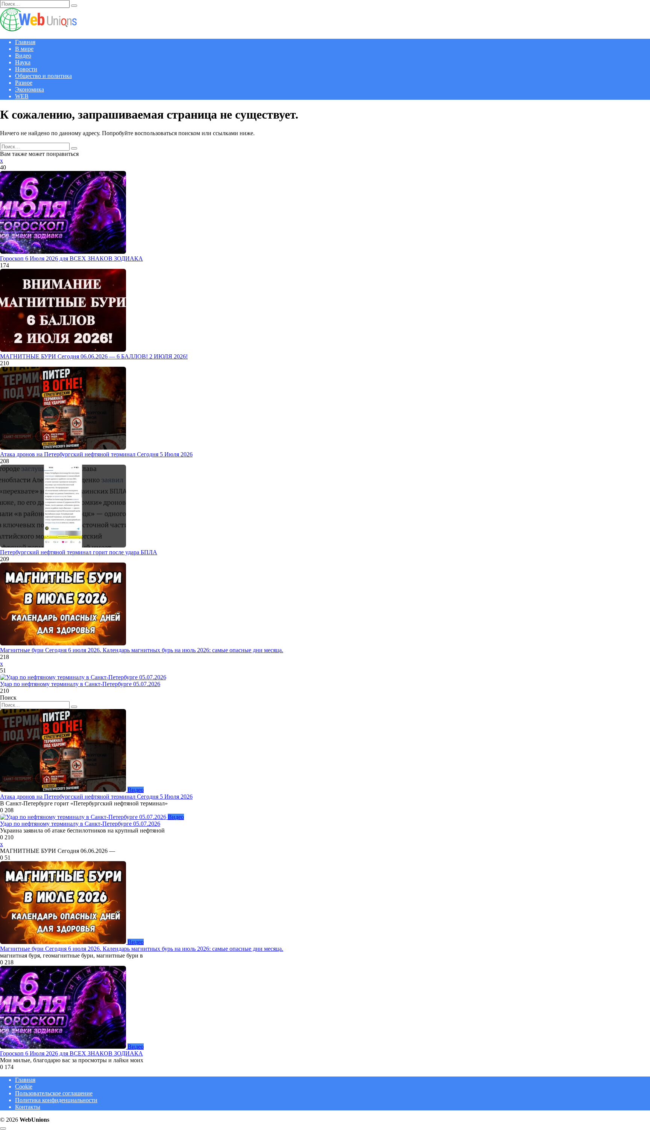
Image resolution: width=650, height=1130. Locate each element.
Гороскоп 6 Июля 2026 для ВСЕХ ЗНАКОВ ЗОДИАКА (71, 258)
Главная (25, 42)
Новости (26, 69)
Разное (23, 82)
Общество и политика (43, 76)
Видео (23, 55)
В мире (24, 49)
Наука (22, 62)
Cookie (23, 1086)
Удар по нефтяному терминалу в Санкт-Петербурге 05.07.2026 (80, 684)
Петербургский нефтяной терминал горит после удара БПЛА (78, 552)
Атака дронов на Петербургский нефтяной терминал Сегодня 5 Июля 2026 (96, 454)
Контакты (27, 1107)
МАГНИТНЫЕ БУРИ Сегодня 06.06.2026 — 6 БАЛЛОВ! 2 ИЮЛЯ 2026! (94, 356)
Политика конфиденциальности (56, 1100)
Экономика (29, 89)
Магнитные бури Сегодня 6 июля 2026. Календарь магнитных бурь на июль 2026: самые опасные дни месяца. (141, 650)
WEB (22, 96)
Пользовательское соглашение (54, 1093)
